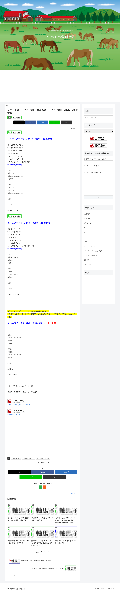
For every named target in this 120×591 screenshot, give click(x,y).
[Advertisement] (60, 83)
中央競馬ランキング (13, 414)
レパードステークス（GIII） (43, 458)
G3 (9, 458)
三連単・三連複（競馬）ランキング (18, 404)
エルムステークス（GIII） (29, 458)
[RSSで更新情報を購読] (44, 487)
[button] (66, 122)
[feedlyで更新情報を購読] (40, 487)
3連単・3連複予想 (16, 458)
